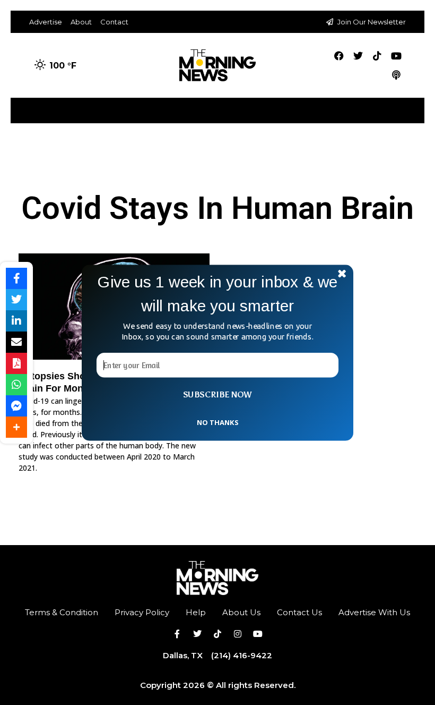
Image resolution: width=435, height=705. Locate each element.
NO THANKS (217, 422)
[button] (217, 293)
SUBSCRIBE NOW (217, 394)
